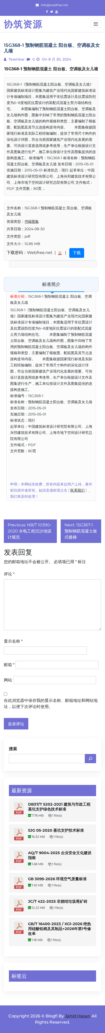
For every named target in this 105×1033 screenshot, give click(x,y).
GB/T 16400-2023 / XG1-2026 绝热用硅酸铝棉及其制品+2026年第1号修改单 (59, 929)
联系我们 (77, 490)
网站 (8, 680)
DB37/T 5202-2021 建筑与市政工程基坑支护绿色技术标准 (59, 806)
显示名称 (13, 641)
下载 (77, 252)
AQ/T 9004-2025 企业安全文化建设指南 (59, 855)
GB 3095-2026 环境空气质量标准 (57, 879)
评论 (9, 574)
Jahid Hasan (77, 1016)
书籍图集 (31, 221)
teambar (16, 59)
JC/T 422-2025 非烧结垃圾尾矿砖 (57, 901)
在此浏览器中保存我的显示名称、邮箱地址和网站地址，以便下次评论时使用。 (51, 703)
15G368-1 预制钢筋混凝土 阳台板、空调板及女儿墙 (51, 68)
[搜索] (90, 758)
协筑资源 (23, 24)
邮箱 (9, 664)
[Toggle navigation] (95, 24)
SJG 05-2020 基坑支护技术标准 (56, 830)
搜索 (13, 748)
